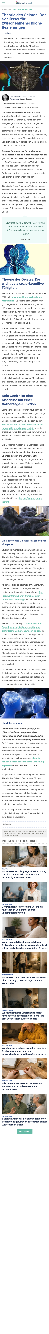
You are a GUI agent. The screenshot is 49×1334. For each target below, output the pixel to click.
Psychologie (6, 9)
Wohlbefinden (7, 975)
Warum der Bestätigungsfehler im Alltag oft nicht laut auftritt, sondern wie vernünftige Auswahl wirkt (24, 874)
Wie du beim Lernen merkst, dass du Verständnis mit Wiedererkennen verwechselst (22, 1086)
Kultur (5, 869)
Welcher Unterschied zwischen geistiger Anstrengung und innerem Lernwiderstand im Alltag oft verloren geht (24, 1051)
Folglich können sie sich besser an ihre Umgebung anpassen (23, 762)
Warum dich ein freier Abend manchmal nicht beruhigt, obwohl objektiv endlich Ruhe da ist (24, 980)
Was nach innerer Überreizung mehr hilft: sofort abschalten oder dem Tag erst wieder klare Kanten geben (23, 1015)
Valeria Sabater (26, 99)
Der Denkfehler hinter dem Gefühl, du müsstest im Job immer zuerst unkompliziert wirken (22, 909)
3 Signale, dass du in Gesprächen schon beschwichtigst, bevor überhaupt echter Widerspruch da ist (24, 1121)
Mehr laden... (25, 1131)
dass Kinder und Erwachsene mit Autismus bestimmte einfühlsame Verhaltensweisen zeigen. (22, 627)
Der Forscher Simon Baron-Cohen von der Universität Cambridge (22, 596)
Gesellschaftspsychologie (22, 9)
